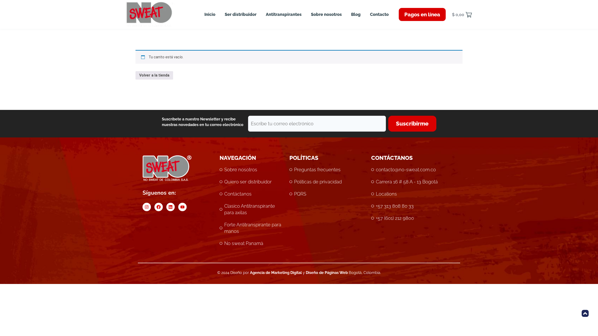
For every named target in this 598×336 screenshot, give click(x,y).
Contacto (379, 14)
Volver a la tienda (154, 75)
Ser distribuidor (240, 14)
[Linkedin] (170, 207)
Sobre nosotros (326, 14)
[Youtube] (182, 207)
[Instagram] (146, 207)
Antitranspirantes (284, 14)
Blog (356, 14)
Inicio (209, 14)
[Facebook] (158, 207)
